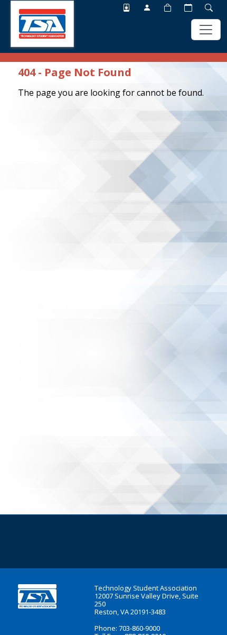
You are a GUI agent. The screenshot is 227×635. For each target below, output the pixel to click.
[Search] (209, 7)
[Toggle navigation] (206, 29)
